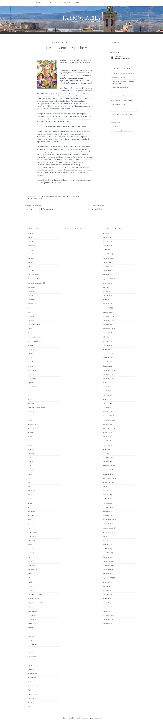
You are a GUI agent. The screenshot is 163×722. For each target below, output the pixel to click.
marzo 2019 (106, 603)
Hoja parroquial (32, 428)
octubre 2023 (107, 374)
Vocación (30, 702)
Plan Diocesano (60, 42)
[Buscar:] (122, 43)
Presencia (31, 590)
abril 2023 (106, 399)
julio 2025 (106, 287)
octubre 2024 (107, 324)
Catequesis (31, 270)
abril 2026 (106, 250)
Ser (29, 661)
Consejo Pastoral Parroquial (39, 207)
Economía (31, 349)
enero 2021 (106, 511)
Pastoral (30, 549)
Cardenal (30, 262)
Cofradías (30, 295)
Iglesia (30, 437)
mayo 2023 (106, 395)
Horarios (30, 432)
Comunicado (31, 299)
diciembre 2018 (107, 615)
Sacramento (31, 636)
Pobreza (30, 578)
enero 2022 (106, 461)
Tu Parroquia (35, 2)
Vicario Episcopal (33, 686)
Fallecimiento (32, 387)
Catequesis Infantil (33, 275)
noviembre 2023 (108, 370)
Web (29, 707)
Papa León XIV (32, 536)
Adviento (30, 233)
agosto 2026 (107, 233)
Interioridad (31, 449)
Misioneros (31, 486)
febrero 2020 (107, 557)
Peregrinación (32, 565)
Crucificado (31, 316)
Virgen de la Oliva (33, 694)
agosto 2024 (107, 333)
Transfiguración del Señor (118, 77)
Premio (30, 586)
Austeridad (33, 198)
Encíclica (30, 358)
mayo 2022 (106, 445)
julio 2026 (106, 237)
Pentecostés (31, 561)
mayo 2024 (106, 345)
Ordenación (31, 524)
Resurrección (32, 623)
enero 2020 (106, 561)
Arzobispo (31, 250)
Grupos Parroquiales (34, 424)
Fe (28, 395)
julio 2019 (105, 586)
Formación (31, 412)
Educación (31, 353)
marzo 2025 (106, 304)
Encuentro (31, 362)
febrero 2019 (107, 607)
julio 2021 (105, 486)
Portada (30, 582)
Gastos (30, 420)
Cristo (29, 312)
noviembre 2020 (108, 520)
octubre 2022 (107, 424)
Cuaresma (31, 320)
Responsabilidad (33, 611)
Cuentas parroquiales (34, 324)
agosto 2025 (106, 283)
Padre (29, 528)
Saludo (30, 640)
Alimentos (31, 237)
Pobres (73, 42)
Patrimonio (31, 553)
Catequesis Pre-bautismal (35, 279)
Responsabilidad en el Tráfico (119, 104)
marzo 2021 (106, 503)
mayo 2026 (106, 246)
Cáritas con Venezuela (117, 92)
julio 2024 (106, 337)
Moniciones (31, 490)
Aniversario (31, 246)
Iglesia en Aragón (116, 123)
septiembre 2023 (108, 378)
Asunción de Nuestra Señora (119, 88)
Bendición (31, 254)
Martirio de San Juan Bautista (123, 58)
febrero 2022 (107, 457)
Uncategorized (32, 673)
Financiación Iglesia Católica (36, 407)
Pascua (30, 545)
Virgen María (32, 698)
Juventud (30, 461)
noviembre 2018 (108, 619)
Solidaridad (31, 669)
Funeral (30, 416)
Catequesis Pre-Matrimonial (36, 283)
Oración (30, 520)
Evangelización (32, 378)
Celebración (31, 291)
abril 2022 (106, 449)
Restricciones (32, 619)
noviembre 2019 (108, 569)
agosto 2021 (106, 482)
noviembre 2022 (108, 420)
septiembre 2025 (108, 279)
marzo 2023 (106, 403)
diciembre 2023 (107, 366)
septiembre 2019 (108, 578)
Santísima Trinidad (33, 644)
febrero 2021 (107, 507)
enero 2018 (106, 623)
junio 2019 (106, 590)
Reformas (31, 607)
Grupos (67, 2)
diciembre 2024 (107, 316)
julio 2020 (106, 536)
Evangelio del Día (116, 127)
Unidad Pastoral (52, 2)
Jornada (30, 457)
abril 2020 (106, 549)
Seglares (30, 652)
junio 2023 (106, 391)
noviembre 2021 (108, 470)
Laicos (30, 466)
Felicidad (30, 399)
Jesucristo (31, 453)
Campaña (30, 258)
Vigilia (29, 690)
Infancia (30, 441)
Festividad (31, 403)
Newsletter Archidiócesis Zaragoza (121, 131)
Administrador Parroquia (52, 196)
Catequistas (31, 287)
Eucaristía (31, 374)
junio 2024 (106, 341)
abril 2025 (106, 299)
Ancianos (30, 241)
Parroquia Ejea (81, 17)
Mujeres (30, 495)
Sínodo (30, 665)
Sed (29, 648)
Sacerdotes (31, 632)
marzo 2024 (106, 353)
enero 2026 (106, 262)
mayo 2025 (106, 295)
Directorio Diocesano (34, 337)
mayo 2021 (106, 495)
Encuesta (30, 366)
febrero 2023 (107, 407)
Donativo (30, 345)
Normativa (31, 515)
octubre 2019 (107, 574)
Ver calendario (112, 62)
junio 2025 (106, 291)
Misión (30, 482)
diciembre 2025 (107, 266)
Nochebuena (31, 511)
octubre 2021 (107, 474)
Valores (30, 682)
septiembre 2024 (108, 329)
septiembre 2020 (108, 528)
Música (30, 499)
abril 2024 (106, 349)
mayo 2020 (106, 545)
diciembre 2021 (107, 466)
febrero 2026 (107, 258)
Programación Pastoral (35, 603)
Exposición (31, 383)
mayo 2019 (106, 594)
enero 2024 (106, 362)
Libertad (30, 470)
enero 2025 (106, 312)
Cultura (30, 329)
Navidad (30, 503)
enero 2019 (106, 611)
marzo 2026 (106, 254)
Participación (31, 540)
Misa (29, 478)
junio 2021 (106, 490)
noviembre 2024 (108, 320)
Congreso (31, 308)
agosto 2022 (107, 432)
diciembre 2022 (107, 416)
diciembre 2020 (108, 515)
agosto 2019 (106, 582)
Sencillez (41, 198)
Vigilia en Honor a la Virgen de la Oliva (122, 100)
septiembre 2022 (108, 428)
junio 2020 (106, 540)
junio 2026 (106, 241)
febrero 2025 (107, 308)
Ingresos (30, 445)
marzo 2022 (106, 453)
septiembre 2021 (108, 478)
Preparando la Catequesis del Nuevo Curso (123, 73)
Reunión (30, 628)
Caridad (30, 266)
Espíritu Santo (32, 370)
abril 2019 (106, 599)
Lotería (30, 474)
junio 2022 (106, 441)
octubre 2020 (107, 524)
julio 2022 (106, 437)
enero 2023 (106, 412)
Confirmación (32, 304)
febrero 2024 (107, 358)
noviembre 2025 (108, 270)
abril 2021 (106, 499)
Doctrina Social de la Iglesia (36, 341)
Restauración (32, 615)
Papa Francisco (32, 532)
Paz (29, 557)
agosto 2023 (106, 383)
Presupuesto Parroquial (35, 594)
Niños (29, 507)
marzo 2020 (106, 553)
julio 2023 (106, 387)
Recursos (78, 2)
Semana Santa (32, 657)
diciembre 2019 (107, 565)
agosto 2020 (107, 532)
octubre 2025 (107, 275)
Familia (30, 391)
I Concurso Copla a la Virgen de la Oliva (122, 96)
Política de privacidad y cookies (71, 718)
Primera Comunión (33, 599)
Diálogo (30, 333)
